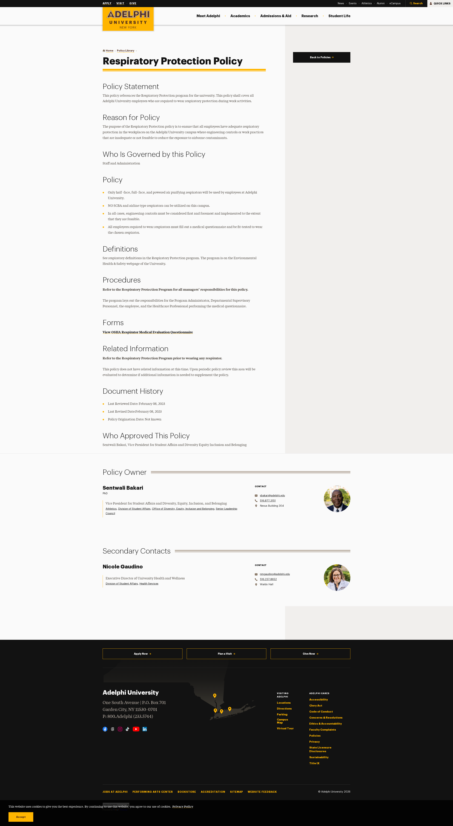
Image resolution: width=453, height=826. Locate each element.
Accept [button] (21, 817)
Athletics (111, 509)
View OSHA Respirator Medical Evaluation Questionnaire (148, 332)
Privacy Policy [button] (182, 806)
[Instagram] (120, 729)
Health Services (148, 583)
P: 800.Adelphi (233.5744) (128, 716)
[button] (416, 3)
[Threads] (112, 729)
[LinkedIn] (144, 729)
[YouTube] (136, 729)
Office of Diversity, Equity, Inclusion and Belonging (183, 509)
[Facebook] (105, 729)
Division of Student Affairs (134, 509)
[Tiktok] (127, 729)
